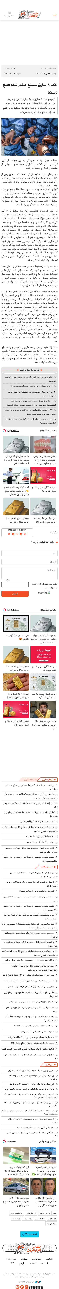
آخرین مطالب (46, 866)
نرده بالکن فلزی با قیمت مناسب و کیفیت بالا (35, 1127)
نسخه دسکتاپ (29, 1234)
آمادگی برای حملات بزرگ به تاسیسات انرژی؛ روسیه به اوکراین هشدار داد (31, 994)
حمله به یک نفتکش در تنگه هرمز (40, 842)
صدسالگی (36, 1259)
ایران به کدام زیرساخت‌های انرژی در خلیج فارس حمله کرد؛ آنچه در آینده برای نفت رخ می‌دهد (30, 829)
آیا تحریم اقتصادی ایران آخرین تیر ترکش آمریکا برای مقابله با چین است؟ (31, 944)
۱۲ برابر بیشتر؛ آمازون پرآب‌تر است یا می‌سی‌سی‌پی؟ (32, 386)
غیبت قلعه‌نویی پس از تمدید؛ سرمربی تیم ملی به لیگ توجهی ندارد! (30, 898)
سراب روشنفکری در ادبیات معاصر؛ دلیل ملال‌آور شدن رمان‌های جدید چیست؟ (30, 917)
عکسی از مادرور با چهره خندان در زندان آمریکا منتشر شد (31, 1037)
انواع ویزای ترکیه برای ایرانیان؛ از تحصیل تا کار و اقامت (32, 1084)
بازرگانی (49, 1064)
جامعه (42, 68)
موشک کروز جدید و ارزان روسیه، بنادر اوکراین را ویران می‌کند (29, 960)
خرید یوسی (52, 1218)
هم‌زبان (24, 1259)
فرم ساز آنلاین (31, 1213)
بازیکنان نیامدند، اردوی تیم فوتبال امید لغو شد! (34, 1025)
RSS (12, 1263)
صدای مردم (11, 1259)
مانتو (54, 1213)
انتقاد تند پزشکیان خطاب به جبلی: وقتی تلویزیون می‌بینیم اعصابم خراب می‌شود (32, 850)
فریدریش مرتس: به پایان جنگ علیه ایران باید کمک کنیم (30, 986)
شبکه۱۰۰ (49, 1259)
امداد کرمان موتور (16, 1213)
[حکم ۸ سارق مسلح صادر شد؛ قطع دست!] (29, 137)
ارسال (15, 594)
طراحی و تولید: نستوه (26, 1281)
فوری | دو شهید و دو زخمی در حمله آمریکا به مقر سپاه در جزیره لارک (30, 805)
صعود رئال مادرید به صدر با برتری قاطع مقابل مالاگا (32, 1043)
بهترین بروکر (27, 1218)
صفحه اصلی (51, 68)
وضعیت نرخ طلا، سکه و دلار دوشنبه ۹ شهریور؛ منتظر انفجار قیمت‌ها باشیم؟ (32, 1018)
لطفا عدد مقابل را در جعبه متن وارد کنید (45, 586)
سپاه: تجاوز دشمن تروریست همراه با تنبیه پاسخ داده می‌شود (28, 981)
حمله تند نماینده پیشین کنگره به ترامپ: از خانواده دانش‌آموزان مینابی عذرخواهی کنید (35, 968)
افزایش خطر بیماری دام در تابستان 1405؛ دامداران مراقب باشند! (32, 1120)
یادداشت (45, 1263)
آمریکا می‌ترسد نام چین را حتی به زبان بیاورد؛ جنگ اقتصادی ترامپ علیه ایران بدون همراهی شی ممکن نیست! (31, 403)
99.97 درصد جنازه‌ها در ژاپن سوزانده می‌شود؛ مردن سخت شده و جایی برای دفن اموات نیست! (30, 412)
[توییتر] (22, 1287)
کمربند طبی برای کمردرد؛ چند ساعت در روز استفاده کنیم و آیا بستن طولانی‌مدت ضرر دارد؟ (31, 1095)
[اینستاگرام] (26, 1287)
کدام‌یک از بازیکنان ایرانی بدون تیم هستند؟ (36, 891)
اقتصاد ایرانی (40, 1218)
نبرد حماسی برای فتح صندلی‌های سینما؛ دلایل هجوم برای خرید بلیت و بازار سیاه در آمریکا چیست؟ (29, 926)
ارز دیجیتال (16, 1218)
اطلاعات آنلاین (29, 14)
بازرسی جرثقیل (44, 1213)
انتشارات (32, 1263)
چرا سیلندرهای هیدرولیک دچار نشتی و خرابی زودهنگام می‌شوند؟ (33, 1077)
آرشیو (21, 1263)
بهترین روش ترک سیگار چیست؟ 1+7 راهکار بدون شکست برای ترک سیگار (31, 1104)
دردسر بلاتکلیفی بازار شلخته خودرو (40, 836)
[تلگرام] (17, 1287)
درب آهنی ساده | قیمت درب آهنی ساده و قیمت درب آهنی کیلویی (32, 1134)
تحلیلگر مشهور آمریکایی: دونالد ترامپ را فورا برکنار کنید (31, 1001)
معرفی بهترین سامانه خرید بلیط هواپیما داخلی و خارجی (30, 1070)
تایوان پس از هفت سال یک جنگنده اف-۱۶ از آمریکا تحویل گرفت (28, 975)
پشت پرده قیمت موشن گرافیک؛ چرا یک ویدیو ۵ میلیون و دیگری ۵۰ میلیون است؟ (29, 1112)
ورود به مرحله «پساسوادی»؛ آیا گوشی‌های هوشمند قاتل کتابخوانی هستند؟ (31, 421)
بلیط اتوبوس (51, 1223)
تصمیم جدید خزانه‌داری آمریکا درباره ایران (37, 821)
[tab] (49, 779)
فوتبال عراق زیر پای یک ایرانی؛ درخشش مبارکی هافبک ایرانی (29, 1089)
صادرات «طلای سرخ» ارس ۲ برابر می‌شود (37, 1031)
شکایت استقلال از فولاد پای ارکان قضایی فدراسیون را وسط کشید (27, 1049)
